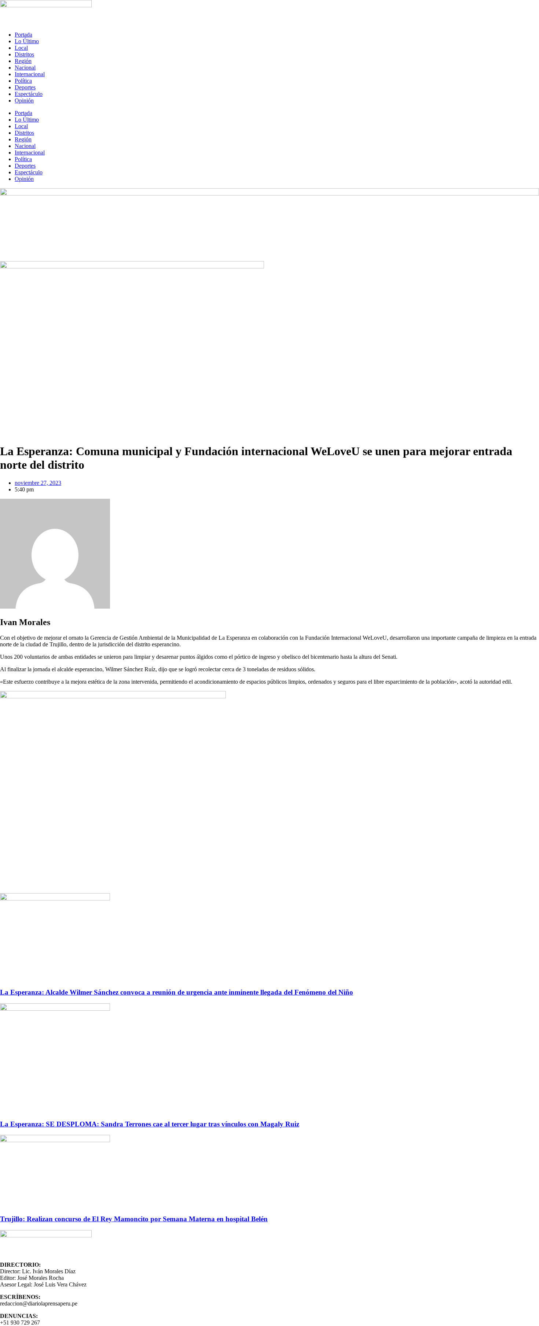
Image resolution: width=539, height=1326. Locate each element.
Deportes (25, 87)
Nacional (25, 67)
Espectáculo (29, 94)
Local (21, 48)
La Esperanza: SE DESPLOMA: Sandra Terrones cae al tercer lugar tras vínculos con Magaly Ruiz (149, 1124)
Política (23, 81)
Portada (23, 34)
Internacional (30, 74)
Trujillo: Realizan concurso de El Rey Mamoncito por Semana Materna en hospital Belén (134, 1219)
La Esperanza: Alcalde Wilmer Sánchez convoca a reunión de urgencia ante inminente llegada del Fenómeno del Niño (176, 992)
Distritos (24, 54)
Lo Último (27, 41)
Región (23, 61)
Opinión (24, 100)
